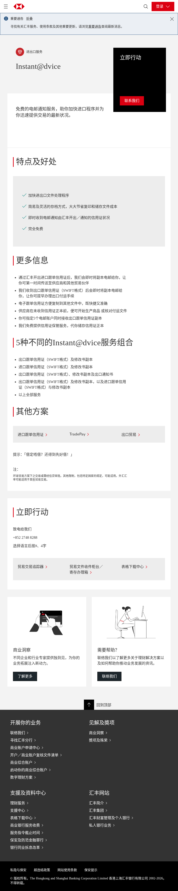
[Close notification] (172, 19)
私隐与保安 (18, 870)
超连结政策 (42, 870)
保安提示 (90, 870)
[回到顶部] (89, 705)
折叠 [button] (29, 18)
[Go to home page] (19, 6)
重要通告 (94, 26)
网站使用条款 (67, 870)
